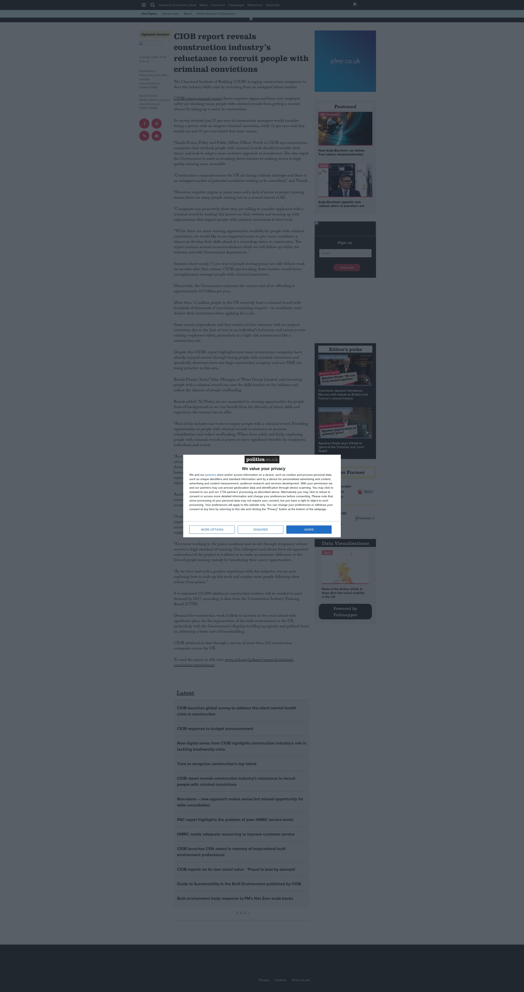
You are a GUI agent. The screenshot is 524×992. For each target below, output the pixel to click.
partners (210, 474)
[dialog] (262, 496)
